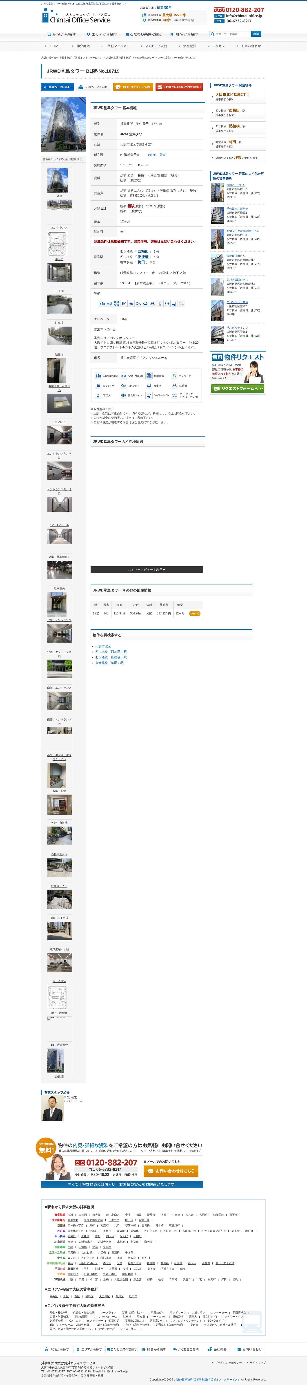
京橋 (70, 1241)
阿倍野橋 (127, 1274)
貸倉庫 (194, 1324)
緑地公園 (144, 1220)
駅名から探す (61, 34)
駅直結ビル (157, 1312)
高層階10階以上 (134, 1320)
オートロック (159, 1316)
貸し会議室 (81, 1316)
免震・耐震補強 (59, 1316)
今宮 (199, 1279)
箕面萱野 (73, 1220)
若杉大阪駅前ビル (237, 279)
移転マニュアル (117, 46)
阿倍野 (249, 1231)
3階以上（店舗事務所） (170, 1324)
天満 (81, 1279)
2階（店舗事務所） (108, 1324)
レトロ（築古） (129, 1328)
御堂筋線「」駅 (109, 663)
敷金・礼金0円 (58, 1312)
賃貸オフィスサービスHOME (54, 46)
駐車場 (127, 1316)
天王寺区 (104, 1296)
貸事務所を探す (233, 97)
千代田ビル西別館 (237, 208)
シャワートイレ (233, 1316)
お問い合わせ (249, 46)
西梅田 (72, 1236)
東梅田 (107, 1231)
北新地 (121, 1241)
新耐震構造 (239, 1312)
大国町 (203, 1214)
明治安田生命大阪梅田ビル (243, 231)
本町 (163, 1214)
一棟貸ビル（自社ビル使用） (221, 1324)
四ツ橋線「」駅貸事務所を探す (230, 112)
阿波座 (132, 1257)
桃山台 (129, 1220)
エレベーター (219, 1312)
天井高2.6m (157, 1320)
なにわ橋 (86, 1252)
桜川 (125, 1268)
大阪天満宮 (104, 1241)
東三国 (83, 1214)
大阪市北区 (103, 646)
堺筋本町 (130, 1225)
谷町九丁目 (189, 1231)
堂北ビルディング (237, 327)
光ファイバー (95, 1320)
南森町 (104, 1225)
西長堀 (206, 1263)
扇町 (92, 1225)
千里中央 (114, 1220)
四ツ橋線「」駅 (111, 652)
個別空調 (114, 1320)
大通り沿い (198, 1312)
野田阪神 (73, 1268)
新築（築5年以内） (133, 1312)
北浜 (117, 1225)
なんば (190, 1214)
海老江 (148, 1241)
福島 (235, 1279)
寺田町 (173, 1279)
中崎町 (93, 1231)
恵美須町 (174, 1225)
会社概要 (189, 46)
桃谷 (161, 1279)
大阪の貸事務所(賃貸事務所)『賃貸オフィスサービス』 (207, 1379)
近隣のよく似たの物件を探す (237, 157)
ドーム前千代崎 (225, 1263)
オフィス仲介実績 (82, 46)
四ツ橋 (110, 1236)
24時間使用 (57, 1320)
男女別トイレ (210, 1316)
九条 (144, 1257)
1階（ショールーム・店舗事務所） (71, 1324)
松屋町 (151, 1263)
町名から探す (184, 34)
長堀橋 (146, 1225)
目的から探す (143, 34)
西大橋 (192, 1263)
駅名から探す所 (57, 1349)
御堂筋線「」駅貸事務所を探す (229, 144)
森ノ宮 (72, 1257)
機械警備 (177, 1316)
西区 (77, 1296)
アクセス (218, 46)
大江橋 (102, 1252)
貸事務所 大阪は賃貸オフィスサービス (68, 1363)
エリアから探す (102, 34)
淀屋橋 (151, 1214)
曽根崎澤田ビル (236, 256)
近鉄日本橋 (91, 1274)
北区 (66, 1296)
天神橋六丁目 (76, 1225)
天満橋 (135, 1231)
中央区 (54, 1296)
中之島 (129, 1252)
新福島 (135, 1241)
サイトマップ (258, 1362)
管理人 (193, 1316)
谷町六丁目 (170, 1231)
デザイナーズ (106, 1328)
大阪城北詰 (85, 1241)
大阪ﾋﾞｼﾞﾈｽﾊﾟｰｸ (88, 1263)
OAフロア (75, 1320)
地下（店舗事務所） (138, 1324)
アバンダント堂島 (237, 302)
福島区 (89, 1296)
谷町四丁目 (151, 1231)
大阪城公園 (121, 1279)
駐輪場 (141, 1316)
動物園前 (218, 1214)
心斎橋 (176, 1214)
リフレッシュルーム (105, 1316)
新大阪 (96, 1214)
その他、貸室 (156, 155)
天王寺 (233, 1214)
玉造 (119, 1263)
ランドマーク (178, 1312)
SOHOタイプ (216, 1320)
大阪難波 (73, 1274)
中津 (128, 1214)
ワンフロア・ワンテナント (186, 1320)
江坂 (70, 1214)
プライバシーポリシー (228, 1362)
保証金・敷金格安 (84, 1312)
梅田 (139, 1214)
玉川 (86, 1268)
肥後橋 (85, 1236)
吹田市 (133, 1296)
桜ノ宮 (94, 1279)
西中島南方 (113, 1214)
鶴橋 (182, 1268)
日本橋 (159, 1225)
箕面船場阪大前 (93, 1220)
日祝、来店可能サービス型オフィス (71, 1328)
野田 (224, 1279)
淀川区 (120, 1296)
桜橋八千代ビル (236, 185)
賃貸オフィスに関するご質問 (156, 46)
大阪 (70, 1279)
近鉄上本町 (110, 1274)
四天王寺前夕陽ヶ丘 (214, 1231)
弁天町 (212, 1279)
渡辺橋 (115, 1252)
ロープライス (108, 1312)
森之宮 (107, 1263)
